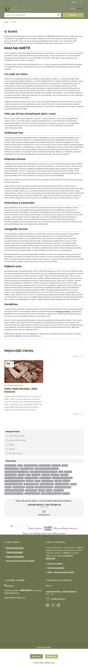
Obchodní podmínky (56, 568)
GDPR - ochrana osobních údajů (60, 572)
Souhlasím (51, 656)
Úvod (6, 22)
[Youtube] (59, 606)
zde (53, 663)
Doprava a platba (54, 563)
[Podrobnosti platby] (58, 528)
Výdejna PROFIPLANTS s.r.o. (14, 597)
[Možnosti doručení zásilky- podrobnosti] (26, 528)
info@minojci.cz (44, 514)
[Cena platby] (48, 528)
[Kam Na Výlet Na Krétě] (23, 371)
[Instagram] (54, 606)
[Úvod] (18, 9)
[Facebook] (48, 606)
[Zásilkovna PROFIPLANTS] (9, 586)
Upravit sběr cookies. (44, 647)
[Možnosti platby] (70, 528)
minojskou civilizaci (62, 311)
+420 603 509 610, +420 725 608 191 (44, 504)
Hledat (58, 15)
